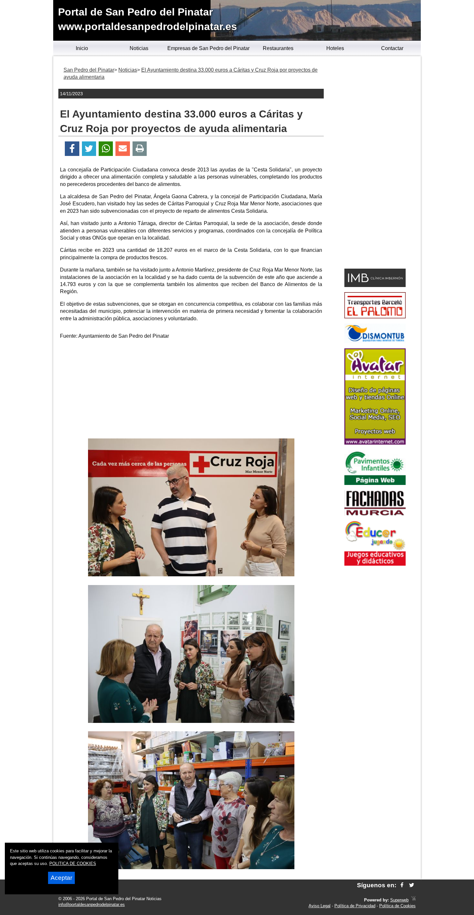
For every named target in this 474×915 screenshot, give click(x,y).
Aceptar (61, 877)
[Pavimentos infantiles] (375, 483)
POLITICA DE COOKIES (72, 863)
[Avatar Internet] (375, 443)
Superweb (399, 900)
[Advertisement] (191, 390)
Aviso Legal (320, 905)
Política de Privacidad (354, 905)
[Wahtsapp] (106, 148)
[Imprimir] (140, 148)
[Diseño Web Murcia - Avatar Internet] (413, 900)
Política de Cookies (397, 905)
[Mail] (122, 148)
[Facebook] (72, 148)
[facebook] (402, 885)
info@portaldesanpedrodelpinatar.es (91, 904)
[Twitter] (89, 148)
